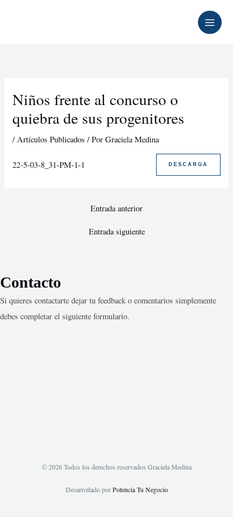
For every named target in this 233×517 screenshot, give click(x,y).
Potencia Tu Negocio (140, 489)
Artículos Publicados (51, 139)
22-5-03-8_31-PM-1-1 (48, 164)
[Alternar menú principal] (210, 22)
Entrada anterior (116, 209)
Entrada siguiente (117, 232)
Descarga (188, 164)
